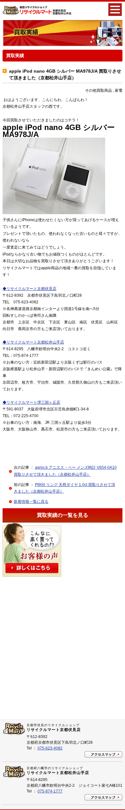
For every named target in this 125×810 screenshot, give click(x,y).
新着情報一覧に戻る (31, 501)
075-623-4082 (50, 748)
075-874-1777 (50, 791)
